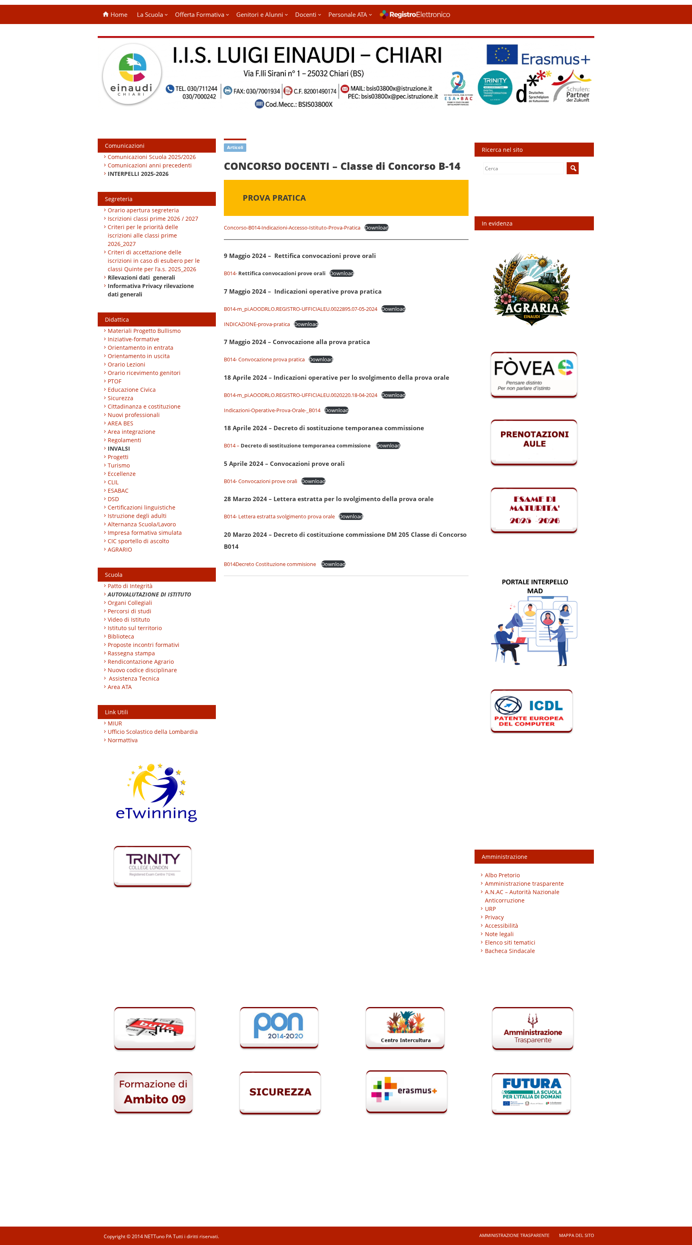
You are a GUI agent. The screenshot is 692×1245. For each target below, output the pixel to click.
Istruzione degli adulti (137, 516)
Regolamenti (124, 440)
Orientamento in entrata (140, 347)
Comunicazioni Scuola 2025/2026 (152, 157)
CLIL (113, 482)
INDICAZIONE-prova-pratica (257, 324)
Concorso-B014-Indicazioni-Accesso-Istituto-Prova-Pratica (292, 227)
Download (376, 227)
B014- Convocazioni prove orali (260, 481)
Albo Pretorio (502, 875)
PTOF (114, 381)
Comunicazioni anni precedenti (150, 165)
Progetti (118, 457)
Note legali (499, 934)
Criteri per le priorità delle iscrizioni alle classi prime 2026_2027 (143, 235)
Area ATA (120, 687)
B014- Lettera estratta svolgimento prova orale (279, 516)
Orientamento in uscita (139, 356)
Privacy (494, 917)
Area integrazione (131, 431)
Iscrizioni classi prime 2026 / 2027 (153, 218)
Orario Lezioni (126, 364)
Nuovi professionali (134, 415)
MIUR (115, 723)
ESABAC (118, 490)
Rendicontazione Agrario (141, 661)
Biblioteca (121, 636)
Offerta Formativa (199, 14)
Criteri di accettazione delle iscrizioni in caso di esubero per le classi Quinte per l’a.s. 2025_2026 (154, 260)
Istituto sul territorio (135, 628)
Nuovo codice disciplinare (142, 670)
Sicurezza (120, 398)
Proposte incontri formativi (143, 645)
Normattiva (123, 740)
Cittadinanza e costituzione (144, 406)
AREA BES (120, 423)
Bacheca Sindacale (510, 951)
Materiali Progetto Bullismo (144, 330)
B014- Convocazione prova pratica (264, 359)
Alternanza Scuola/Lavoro (142, 524)
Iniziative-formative (133, 339)
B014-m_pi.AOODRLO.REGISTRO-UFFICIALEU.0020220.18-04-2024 (300, 395)
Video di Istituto (129, 619)
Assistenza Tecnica (134, 678)
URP (490, 909)
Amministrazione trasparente (524, 883)
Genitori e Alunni (259, 14)
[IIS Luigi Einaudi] (346, 105)
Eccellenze (122, 473)
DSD (113, 499)
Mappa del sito (576, 1235)
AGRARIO (120, 549)
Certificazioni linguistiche (141, 507)
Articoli (235, 147)
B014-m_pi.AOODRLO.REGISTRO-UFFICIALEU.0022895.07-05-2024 (300, 308)
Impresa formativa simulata (145, 532)
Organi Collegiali (130, 602)
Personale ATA (347, 14)
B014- (275, 273)
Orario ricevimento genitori (144, 373)
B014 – (297, 445)
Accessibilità (501, 925)
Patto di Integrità (130, 586)
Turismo (119, 465)
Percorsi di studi (129, 611)
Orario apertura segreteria (143, 210)
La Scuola (150, 14)
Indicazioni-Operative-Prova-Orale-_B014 (272, 410)
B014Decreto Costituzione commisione (270, 564)
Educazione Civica (132, 389)
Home (118, 14)
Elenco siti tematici (510, 942)
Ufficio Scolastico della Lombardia (153, 731)
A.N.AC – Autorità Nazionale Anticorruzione (522, 896)
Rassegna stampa (131, 653)
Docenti (305, 14)
